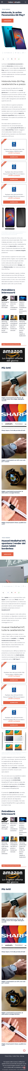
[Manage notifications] (24, 1067)
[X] (11, 59)
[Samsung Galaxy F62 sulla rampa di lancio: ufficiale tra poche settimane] (5, 317)
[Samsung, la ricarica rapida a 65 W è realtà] (5, 298)
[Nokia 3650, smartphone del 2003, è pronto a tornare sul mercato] (14, 317)
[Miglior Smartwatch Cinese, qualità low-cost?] (14, 508)
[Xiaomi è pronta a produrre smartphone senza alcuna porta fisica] (22, 298)
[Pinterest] (15, 59)
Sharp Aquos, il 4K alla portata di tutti (13, 430)
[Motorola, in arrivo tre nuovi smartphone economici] (14, 298)
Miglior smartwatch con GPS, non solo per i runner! (13, 460)
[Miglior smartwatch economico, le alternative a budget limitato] (14, 477)
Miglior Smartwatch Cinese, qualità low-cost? (14, 523)
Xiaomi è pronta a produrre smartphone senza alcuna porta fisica (22, 307)
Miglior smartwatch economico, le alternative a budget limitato (12, 492)
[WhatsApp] (18, 59)
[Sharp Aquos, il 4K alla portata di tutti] (14, 416)
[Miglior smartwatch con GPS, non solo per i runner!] (14, 446)
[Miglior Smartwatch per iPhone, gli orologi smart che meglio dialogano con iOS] (14, 383)
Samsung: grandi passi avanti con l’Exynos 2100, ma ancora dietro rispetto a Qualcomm (22, 329)
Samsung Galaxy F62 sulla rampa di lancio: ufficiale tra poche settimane (5, 327)
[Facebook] (8, 59)
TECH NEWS (6, 9)
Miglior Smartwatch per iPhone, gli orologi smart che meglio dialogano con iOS (13, 399)
